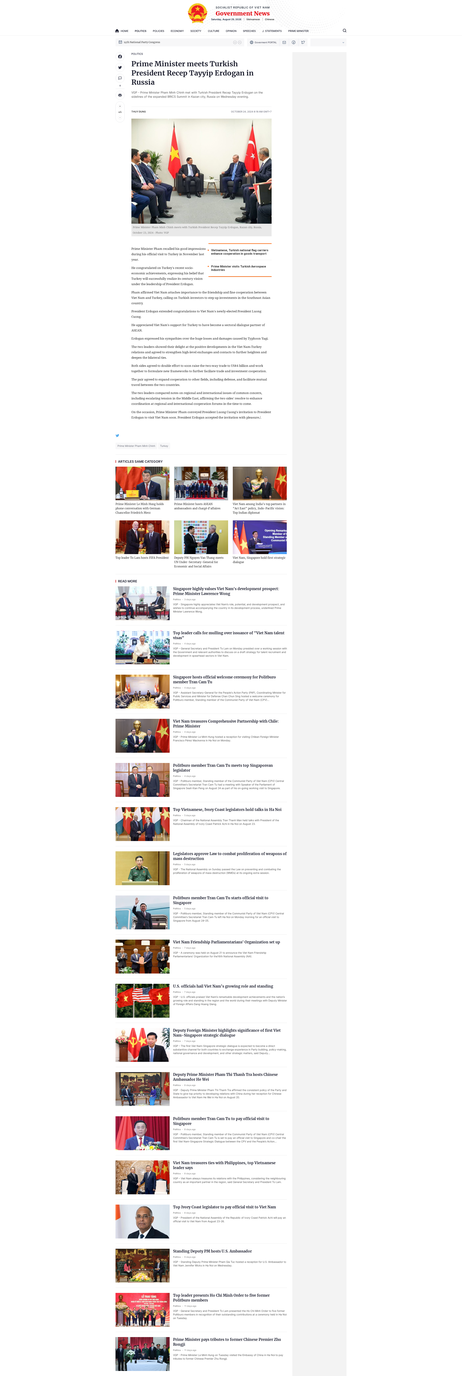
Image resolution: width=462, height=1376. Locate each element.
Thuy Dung (138, 111)
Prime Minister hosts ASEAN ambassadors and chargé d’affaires (197, 506)
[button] (235, 42)
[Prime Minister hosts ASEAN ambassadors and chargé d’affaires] (201, 483)
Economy (177, 30)
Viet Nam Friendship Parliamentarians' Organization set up (226, 942)
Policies (158, 30)
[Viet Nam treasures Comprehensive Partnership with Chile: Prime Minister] (143, 736)
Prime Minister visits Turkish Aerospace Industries (238, 268)
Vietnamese (253, 19)
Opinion (231, 30)
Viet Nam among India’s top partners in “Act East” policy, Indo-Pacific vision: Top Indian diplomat (259, 508)
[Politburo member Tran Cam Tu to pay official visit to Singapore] (143, 1133)
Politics (140, 30)
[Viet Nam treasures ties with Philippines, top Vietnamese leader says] (143, 1177)
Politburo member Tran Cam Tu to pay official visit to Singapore (221, 1121)
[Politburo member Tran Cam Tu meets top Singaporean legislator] (143, 780)
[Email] (284, 42)
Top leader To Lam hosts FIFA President (142, 557)
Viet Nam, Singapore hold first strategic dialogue (259, 560)
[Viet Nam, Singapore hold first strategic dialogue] (260, 537)
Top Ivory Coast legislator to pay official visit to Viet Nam (224, 1207)
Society (195, 30)
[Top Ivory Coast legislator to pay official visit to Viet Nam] (143, 1221)
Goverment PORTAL (266, 42)
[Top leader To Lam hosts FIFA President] (142, 537)
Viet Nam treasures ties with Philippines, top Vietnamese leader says (224, 1165)
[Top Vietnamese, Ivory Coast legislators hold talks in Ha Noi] (143, 824)
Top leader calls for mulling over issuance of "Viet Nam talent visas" (228, 635)
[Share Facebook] (120, 56)
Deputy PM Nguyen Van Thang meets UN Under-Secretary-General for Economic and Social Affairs (199, 562)
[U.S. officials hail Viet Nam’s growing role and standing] (143, 1001)
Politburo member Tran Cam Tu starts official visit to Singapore (220, 900)
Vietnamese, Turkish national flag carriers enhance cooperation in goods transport (239, 252)
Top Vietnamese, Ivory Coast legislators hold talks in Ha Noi (227, 809)
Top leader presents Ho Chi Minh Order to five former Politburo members (221, 1297)
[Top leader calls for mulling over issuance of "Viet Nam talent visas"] (143, 647)
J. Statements (272, 30)
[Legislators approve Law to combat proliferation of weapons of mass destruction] (143, 868)
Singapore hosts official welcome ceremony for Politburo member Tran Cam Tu (224, 679)
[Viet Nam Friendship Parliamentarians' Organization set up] (143, 957)
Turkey (164, 445)
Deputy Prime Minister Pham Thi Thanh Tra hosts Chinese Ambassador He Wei (225, 1077)
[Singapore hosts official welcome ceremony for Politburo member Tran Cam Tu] (143, 692)
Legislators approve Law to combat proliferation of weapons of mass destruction (230, 856)
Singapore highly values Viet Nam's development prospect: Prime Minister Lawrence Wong (226, 591)
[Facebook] (293, 42)
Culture (213, 30)
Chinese (269, 19)
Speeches (249, 30)
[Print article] (120, 95)
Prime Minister (298, 30)
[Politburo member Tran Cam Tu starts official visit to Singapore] (143, 912)
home (124, 30)
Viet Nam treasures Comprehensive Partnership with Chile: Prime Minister (226, 723)
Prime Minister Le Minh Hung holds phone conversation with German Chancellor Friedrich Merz (140, 508)
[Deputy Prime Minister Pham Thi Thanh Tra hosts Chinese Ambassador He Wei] (143, 1089)
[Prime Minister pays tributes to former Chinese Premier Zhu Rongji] (143, 1354)
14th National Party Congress (142, 42)
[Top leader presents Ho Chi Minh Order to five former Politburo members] (143, 1310)
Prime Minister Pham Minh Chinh (136, 445)
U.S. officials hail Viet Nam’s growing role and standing (223, 986)
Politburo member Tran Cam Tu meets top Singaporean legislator (223, 768)
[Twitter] (303, 42)
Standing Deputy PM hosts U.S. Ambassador (212, 1251)
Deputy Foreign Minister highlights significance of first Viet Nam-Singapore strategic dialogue (227, 1032)
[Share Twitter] (120, 67)
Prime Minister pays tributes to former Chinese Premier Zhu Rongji (227, 1342)
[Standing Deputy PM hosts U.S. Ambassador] (143, 1266)
